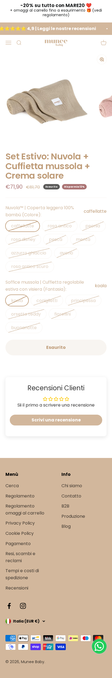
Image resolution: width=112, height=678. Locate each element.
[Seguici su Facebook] (9, 606)
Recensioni (16, 588)
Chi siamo (71, 486)
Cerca (12, 486)
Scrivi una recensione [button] (56, 420)
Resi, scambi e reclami (20, 557)
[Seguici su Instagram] (23, 606)
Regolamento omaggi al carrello (24, 509)
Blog (66, 526)
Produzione (73, 516)
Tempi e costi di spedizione (22, 574)
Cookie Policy (19, 533)
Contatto (71, 496)
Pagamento (18, 544)
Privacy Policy (20, 523)
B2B (65, 506)
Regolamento (20, 496)
